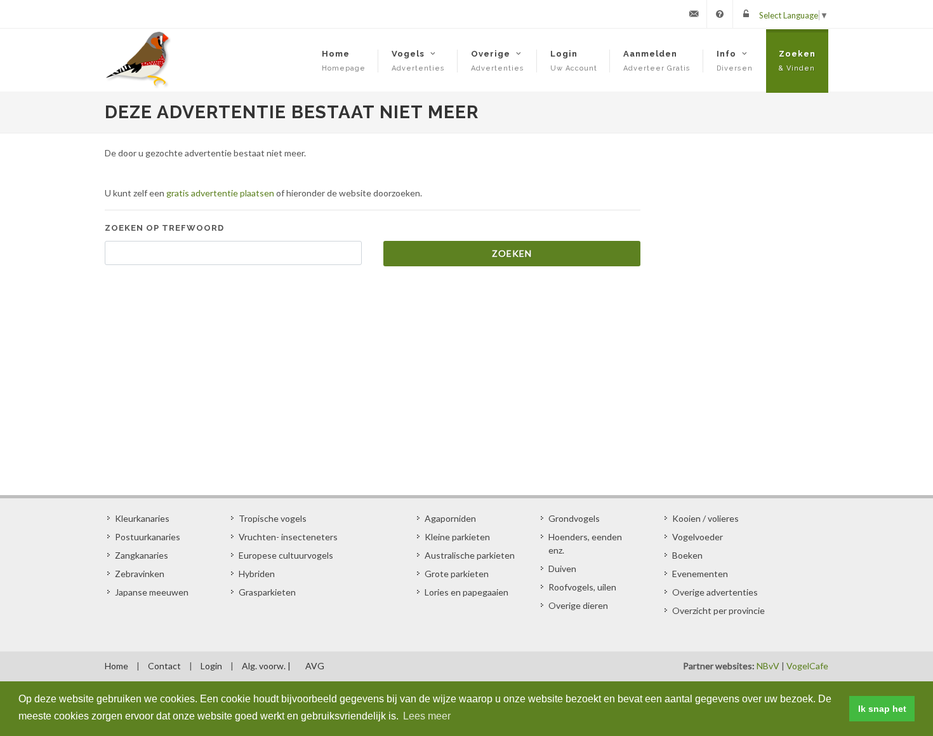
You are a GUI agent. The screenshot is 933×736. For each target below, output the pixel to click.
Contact (164, 665)
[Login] (745, 14)
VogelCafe (807, 665)
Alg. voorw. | (266, 665)
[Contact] (693, 14)
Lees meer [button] (427, 716)
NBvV (768, 665)
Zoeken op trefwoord (164, 228)
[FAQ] (719, 14)
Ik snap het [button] (882, 709)
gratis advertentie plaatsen (220, 192)
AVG (314, 665)
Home (116, 665)
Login (211, 665)
